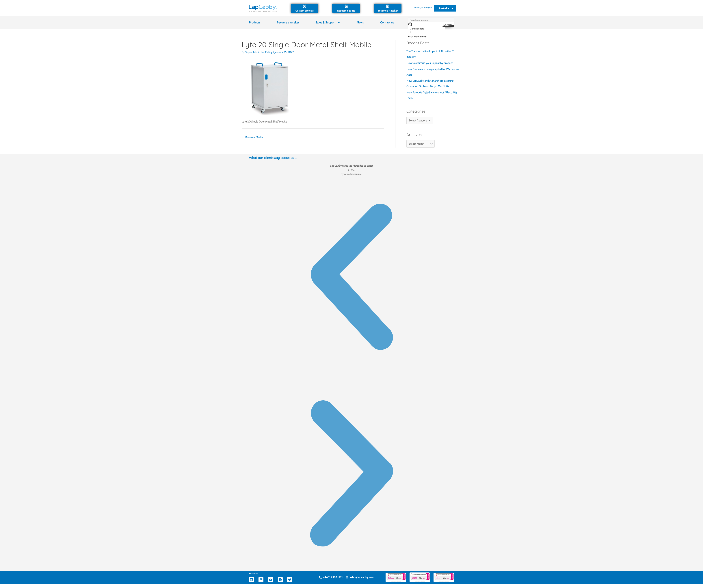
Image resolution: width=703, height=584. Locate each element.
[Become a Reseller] (388, 6)
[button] (351, 277)
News (360, 22)
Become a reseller (288, 22)
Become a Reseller (387, 10)
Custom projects (304, 10)
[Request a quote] (346, 6)
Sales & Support (325, 22)
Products (254, 22)
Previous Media (252, 137)
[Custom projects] (304, 6)
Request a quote (346, 10)
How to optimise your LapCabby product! (429, 63)
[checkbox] (426, 34)
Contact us (387, 22)
